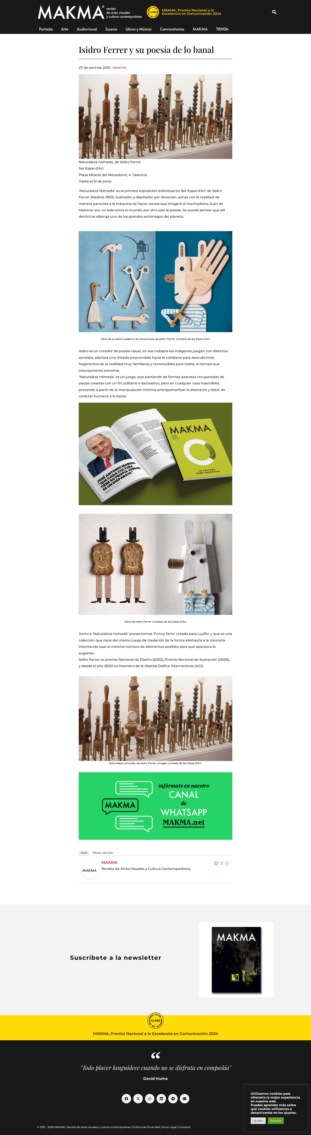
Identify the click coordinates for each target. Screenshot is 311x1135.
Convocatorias (172, 29)
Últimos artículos (102, 852)
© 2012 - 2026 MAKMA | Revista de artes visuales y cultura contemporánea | (84, 1127)
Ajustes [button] (258, 1120)
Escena (111, 29)
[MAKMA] (89, 870)
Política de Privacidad (146, 1127)
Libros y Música (138, 29)
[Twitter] (221, 863)
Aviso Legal (169, 1127)
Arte (64, 29)
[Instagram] (227, 863)
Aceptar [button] (275, 1120)
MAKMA (200, 29)
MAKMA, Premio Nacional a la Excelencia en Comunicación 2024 (191, 12)
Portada (46, 29)
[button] (274, 12)
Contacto (185, 1127)
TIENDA (222, 29)
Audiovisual (87, 29)
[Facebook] (216, 863)
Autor (84, 852)
